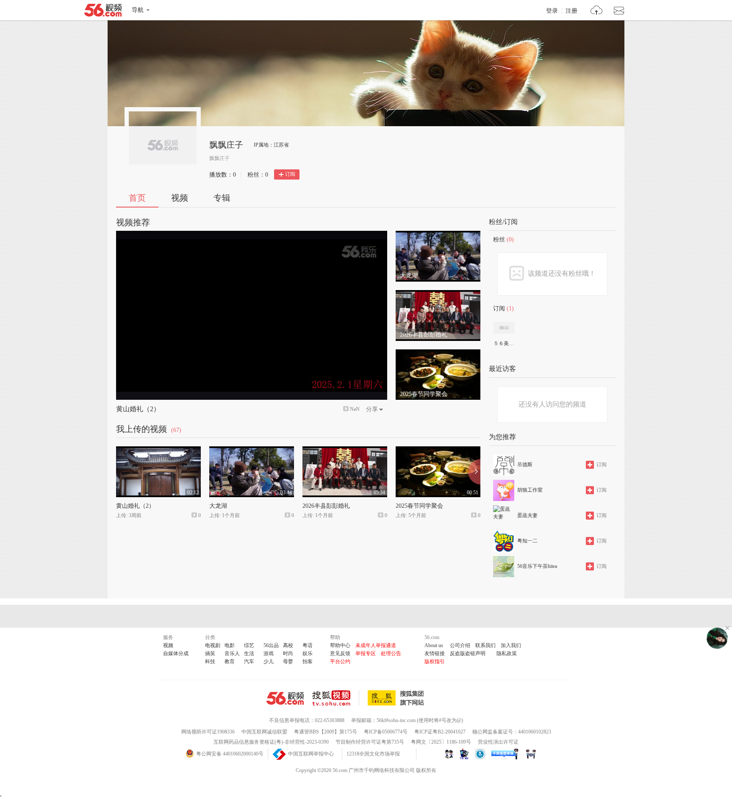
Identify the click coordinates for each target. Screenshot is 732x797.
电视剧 (212, 645)
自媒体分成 (176, 653)
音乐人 (232, 653)
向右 (474, 471)
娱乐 (307, 653)
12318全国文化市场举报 (373, 754)
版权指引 (434, 661)
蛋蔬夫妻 (527, 515)
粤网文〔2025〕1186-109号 (441, 742)
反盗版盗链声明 (467, 653)
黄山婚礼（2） (138, 408)
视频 (179, 197)
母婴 (288, 661)
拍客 (307, 661)
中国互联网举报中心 (311, 754)
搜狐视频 (335, 698)
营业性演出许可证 (498, 742)
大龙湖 (218, 506)
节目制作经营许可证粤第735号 (370, 742)
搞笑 (210, 653)
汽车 (249, 661)
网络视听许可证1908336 (208, 732)
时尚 (288, 653)
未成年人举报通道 (375, 645)
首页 (137, 197)
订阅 (290, 174)
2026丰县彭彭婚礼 (326, 506)
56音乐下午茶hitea (537, 566)
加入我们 (511, 645)
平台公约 (340, 661)
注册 (571, 11)
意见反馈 (340, 653)
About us (433, 645)
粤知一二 (527, 541)
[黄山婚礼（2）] (158, 450)
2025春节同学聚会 (419, 506)
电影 (230, 645)
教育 (230, 661)
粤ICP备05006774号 (386, 732)
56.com (103, 12)
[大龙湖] (438, 235)
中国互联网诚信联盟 (264, 732)
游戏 (268, 653)
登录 (552, 11)
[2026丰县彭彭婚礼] (438, 294)
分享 (372, 409)
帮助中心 (340, 645)
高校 (288, 645)
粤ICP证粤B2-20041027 (440, 732)
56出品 (271, 645)
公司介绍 (460, 645)
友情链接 (434, 653)
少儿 (268, 661)
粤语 (307, 645)
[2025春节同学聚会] (438, 353)
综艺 (249, 645)
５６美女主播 (504, 343)
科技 (210, 661)
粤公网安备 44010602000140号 (229, 754)
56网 (285, 698)
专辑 (222, 197)
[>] (597, 11)
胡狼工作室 (530, 490)
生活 (249, 653)
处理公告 (391, 653)
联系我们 (485, 645)
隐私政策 (506, 653)
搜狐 (397, 698)
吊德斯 (524, 465)
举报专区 (365, 653)
